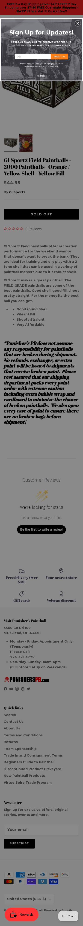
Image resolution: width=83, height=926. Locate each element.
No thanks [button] (41, 75)
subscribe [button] (59, 56)
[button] (77, 23)
